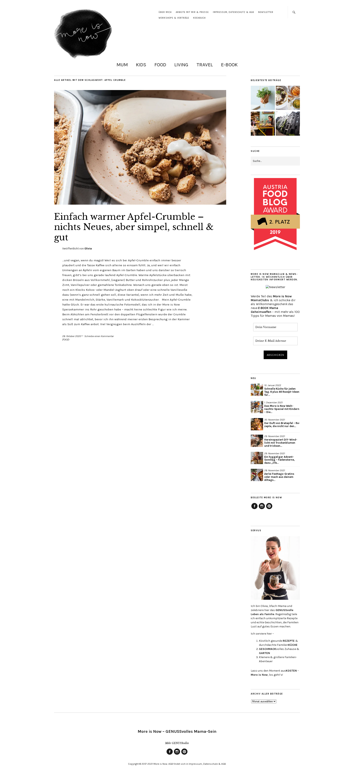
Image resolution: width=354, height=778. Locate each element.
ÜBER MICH (165, 12)
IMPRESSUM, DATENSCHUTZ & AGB (233, 12)
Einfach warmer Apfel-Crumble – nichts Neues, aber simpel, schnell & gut (134, 227)
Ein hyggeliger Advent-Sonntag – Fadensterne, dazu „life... (279, 460)
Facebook (170, 754)
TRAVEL (204, 65)
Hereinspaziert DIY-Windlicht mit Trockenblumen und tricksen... (280, 442)
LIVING (181, 65)
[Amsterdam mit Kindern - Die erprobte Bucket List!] (288, 124)
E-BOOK (229, 65)
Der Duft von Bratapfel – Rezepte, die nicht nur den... (282, 425)
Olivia (88, 248)
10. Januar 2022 (272, 385)
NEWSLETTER (265, 12)
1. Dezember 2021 (273, 402)
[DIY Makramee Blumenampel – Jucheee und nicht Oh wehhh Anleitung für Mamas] (263, 98)
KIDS (141, 65)
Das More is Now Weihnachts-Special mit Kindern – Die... (281, 409)
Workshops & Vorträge (174, 18)
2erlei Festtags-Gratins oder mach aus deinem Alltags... (279, 476)
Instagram (177, 754)
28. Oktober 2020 (71, 336)
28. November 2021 (274, 470)
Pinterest (184, 754)
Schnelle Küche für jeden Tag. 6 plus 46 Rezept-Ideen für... (281, 391)
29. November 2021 (274, 436)
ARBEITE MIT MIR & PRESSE (192, 12)
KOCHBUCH (199, 18)
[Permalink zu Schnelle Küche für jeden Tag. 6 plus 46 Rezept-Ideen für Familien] (257, 390)
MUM (122, 65)
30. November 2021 (274, 419)
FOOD (160, 65)
